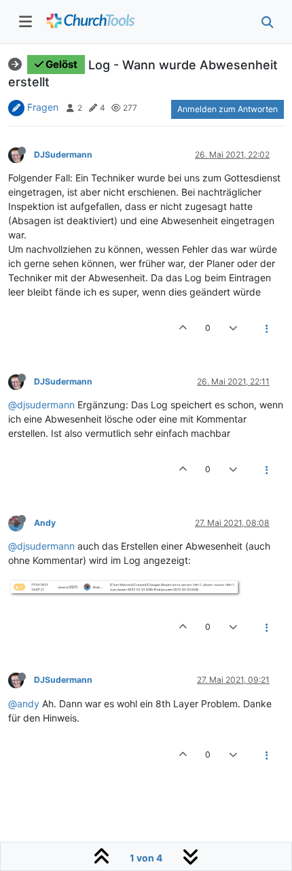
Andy (45, 523)
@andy (23, 703)
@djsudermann (41, 404)
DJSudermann (63, 154)
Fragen (42, 107)
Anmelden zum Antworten (227, 109)
